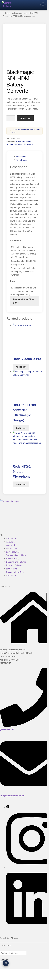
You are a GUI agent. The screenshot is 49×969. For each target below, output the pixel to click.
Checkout (10, 545)
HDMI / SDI (20, 141)
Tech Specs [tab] (21, 159)
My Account (11, 548)
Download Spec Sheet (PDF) (24, 301)
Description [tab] (21, 156)
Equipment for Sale (15, 571)
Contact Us (11, 538)
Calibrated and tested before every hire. (26, 131)
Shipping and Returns (16, 561)
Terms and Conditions (16, 555)
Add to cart (25, 118)
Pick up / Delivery (14, 565)
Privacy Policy (12, 558)
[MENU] (42, 4)
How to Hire (11, 568)
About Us (10, 541)
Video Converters (25, 144)
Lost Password (12, 551)
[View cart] (6, 963)
